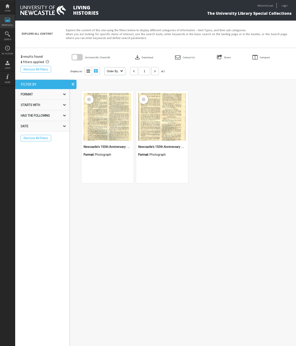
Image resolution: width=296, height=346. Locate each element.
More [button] (7, 82)
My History (7, 53)
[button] (185, 57)
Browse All (7, 25)
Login (7, 68)
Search (7, 39)
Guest (270, 5)
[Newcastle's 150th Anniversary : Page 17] (162, 117)
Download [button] (143, 57)
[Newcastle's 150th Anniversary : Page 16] (107, 117)
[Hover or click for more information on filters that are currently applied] (47, 62)
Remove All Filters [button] (36, 69)
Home (7, 10)
